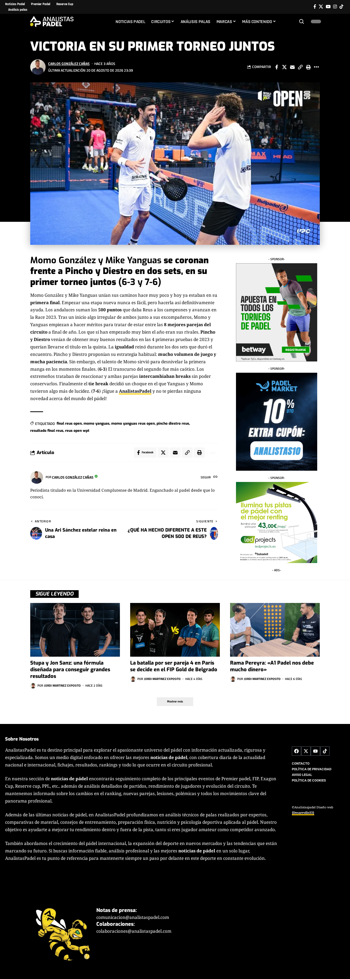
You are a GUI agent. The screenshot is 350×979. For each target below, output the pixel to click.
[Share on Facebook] (276, 67)
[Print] (308, 67)
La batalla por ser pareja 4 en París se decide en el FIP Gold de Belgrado (173, 666)
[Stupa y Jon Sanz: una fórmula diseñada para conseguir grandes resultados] (75, 630)
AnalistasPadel (135, 391)
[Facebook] (314, 6)
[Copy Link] (300, 67)
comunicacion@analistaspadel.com (132, 917)
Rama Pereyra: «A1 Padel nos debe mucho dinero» (272, 666)
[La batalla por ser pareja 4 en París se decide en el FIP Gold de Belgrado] (175, 630)
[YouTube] (328, 6)
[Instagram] (335, 6)
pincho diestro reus (173, 423)
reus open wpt (77, 430)
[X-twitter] (306, 751)
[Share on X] (284, 67)
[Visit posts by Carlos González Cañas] (38, 67)
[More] (316, 67)
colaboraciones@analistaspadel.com (133, 931)
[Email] (292, 67)
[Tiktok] (341, 6)
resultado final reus (46, 430)
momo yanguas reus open (133, 423)
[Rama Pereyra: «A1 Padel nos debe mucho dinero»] (275, 630)
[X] (320, 6)
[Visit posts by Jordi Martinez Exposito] (33, 685)
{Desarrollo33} (303, 812)
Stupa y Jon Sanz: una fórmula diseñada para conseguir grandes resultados (70, 669)
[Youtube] (315, 751)
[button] (301, 21)
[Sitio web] (215, 477)
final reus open (69, 423)
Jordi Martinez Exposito (62, 685)
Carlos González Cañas (69, 63)
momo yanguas (96, 423)
